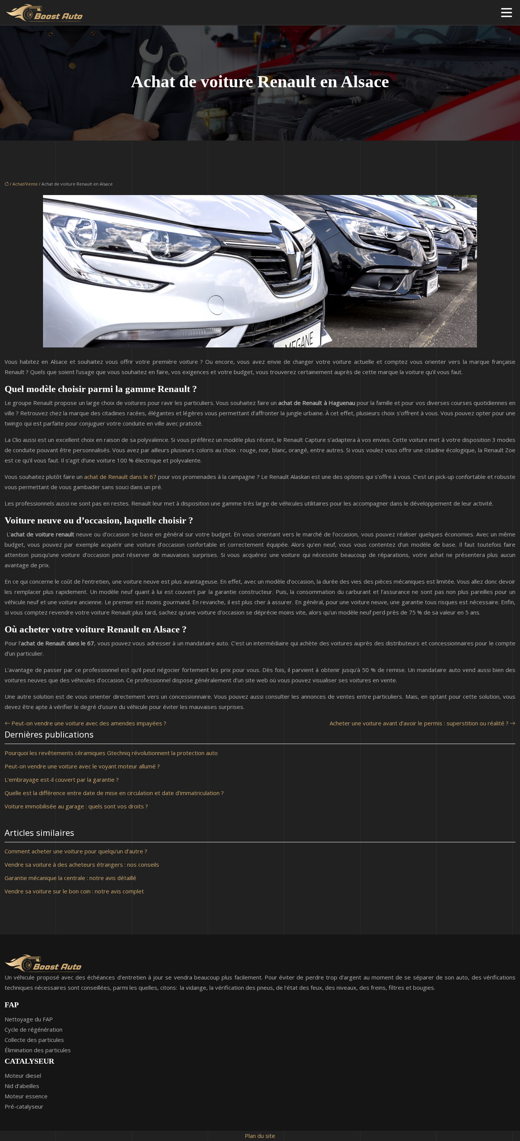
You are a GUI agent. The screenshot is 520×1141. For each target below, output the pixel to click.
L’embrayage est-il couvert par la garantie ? (62, 779)
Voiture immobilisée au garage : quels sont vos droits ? (76, 806)
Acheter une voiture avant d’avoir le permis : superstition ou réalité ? (419, 723)
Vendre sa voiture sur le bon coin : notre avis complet (74, 891)
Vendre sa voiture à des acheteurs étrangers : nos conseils (82, 864)
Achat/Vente (25, 184)
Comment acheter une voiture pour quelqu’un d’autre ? (76, 851)
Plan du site (260, 1135)
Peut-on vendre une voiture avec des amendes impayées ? (88, 723)
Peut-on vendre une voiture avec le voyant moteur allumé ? (82, 766)
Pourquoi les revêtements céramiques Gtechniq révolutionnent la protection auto (111, 753)
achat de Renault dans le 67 (120, 476)
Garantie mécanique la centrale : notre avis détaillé (70, 878)
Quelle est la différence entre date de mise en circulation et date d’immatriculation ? (114, 793)
